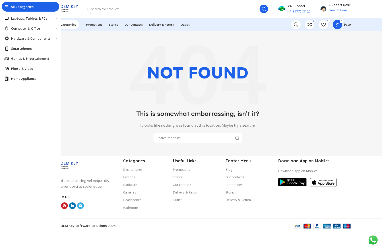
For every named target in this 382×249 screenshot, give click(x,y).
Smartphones (132, 169)
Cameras (129, 192)
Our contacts (182, 185)
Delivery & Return (185, 192)
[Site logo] (62, 8)
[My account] (296, 24)
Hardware (130, 185)
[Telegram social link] (80, 205)
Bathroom (130, 208)
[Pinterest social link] (64, 205)
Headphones (132, 200)
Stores (177, 177)
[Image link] (61, 165)
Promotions (181, 169)
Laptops (129, 177)
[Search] (264, 9)
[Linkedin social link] (72, 205)
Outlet (177, 200)
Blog (228, 169)
